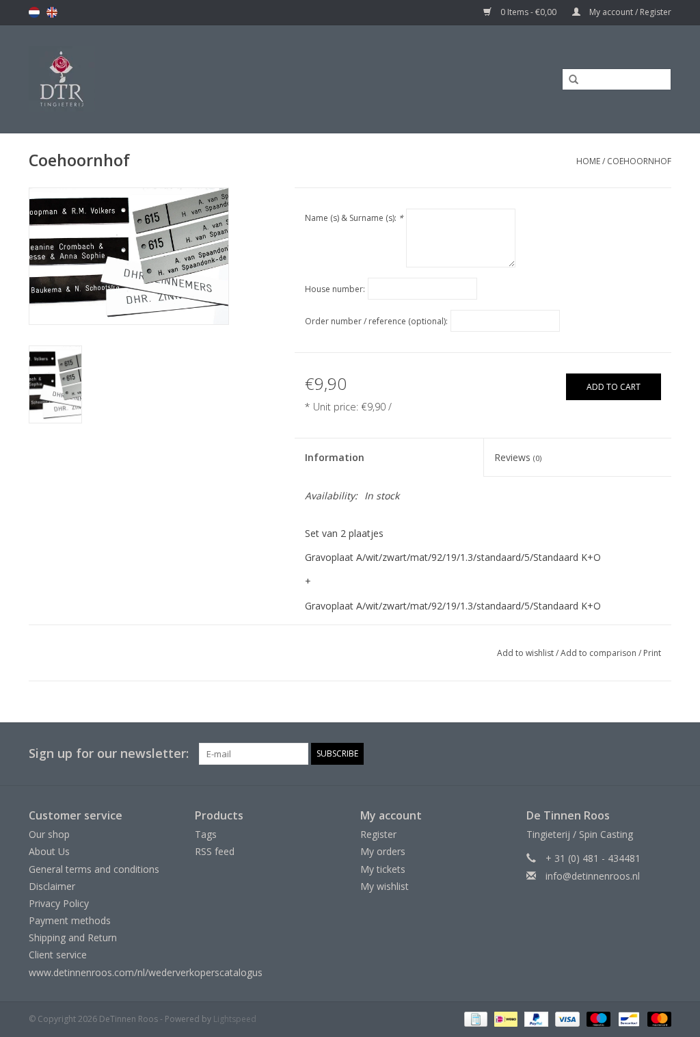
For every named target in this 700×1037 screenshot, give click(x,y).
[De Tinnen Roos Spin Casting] (145, 79)
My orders (382, 851)
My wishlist (384, 886)
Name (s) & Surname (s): (354, 218)
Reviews (517, 457)
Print (652, 653)
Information (334, 457)
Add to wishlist (525, 653)
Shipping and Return (73, 937)
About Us (49, 851)
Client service (58, 954)
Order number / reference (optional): (376, 321)
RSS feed (214, 851)
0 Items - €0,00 (528, 12)
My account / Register (629, 12)
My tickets (382, 869)
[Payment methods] (474, 1018)
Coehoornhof (639, 161)
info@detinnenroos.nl (593, 875)
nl (34, 12)
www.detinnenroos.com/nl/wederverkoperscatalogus (145, 972)
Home (588, 161)
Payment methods (70, 920)
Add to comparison (599, 653)
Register (378, 834)
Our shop (49, 834)
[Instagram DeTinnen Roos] (660, 754)
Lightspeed (234, 1019)
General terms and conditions (94, 869)
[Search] (569, 80)
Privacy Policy (59, 903)
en (51, 12)
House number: (335, 289)
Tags (206, 834)
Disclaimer (52, 886)
